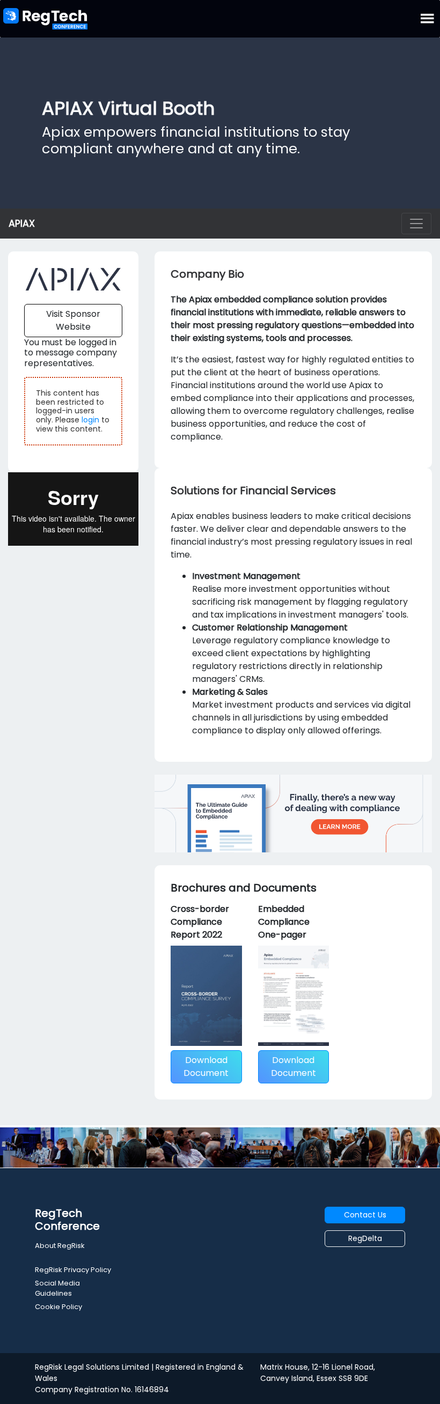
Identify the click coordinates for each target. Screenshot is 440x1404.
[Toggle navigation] (416, 223)
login (90, 419)
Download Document (206, 1066)
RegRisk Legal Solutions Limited (92, 1367)
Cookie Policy (58, 1307)
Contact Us (365, 1214)
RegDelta (365, 1238)
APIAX (22, 223)
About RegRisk (60, 1245)
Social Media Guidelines (57, 1288)
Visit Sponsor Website (73, 320)
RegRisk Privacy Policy (73, 1270)
